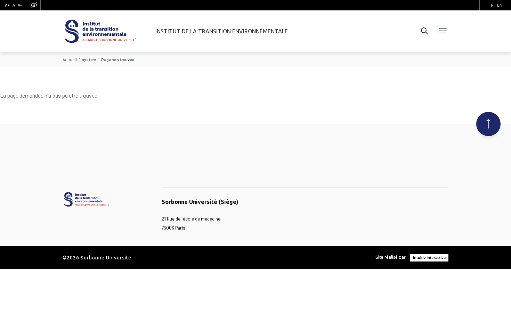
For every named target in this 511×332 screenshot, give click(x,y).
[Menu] (442, 31)
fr (491, 4)
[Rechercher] (424, 31)
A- (20, 4)
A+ (7, 4)
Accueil (70, 59)
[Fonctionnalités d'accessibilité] (33, 5)
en (499, 4)
